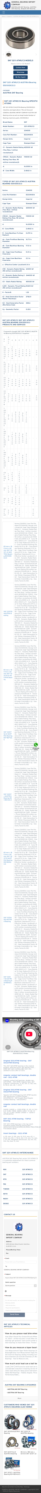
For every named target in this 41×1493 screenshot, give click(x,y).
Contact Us (12, 1487)
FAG (4, 1184)
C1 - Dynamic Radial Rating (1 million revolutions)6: (13, 276)
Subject (7, 1274)
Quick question (10, 1282)
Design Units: (8, 139)
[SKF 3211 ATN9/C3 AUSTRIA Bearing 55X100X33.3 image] (20, 38)
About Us (5, 1487)
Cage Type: (7, 143)
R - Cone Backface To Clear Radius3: (12, 234)
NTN (4, 1179)
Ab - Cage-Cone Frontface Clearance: (12, 253)
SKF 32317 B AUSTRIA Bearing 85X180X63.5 (8, 981)
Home (3, 16)
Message (7, 1296)
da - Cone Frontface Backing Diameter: (13, 240)
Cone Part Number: (10, 135)
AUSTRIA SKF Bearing (19, 16)
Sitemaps (27, 1487)
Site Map (20, 1487)
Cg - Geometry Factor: (10, 309)
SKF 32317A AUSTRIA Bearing (8, 613)
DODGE (6, 1204)
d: (3, 167)
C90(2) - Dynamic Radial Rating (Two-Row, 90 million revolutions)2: (12, 159)
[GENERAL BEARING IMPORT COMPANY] (6, 4)
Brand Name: (8, 122)
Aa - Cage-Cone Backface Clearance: (12, 259)
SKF (4, 1174)
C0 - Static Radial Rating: (12, 282)
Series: (5, 131)
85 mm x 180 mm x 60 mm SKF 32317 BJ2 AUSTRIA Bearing (8, 675)
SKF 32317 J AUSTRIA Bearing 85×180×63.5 (8, 797)
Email (6, 1258)
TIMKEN (6, 1189)
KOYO (5, 1194)
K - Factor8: (6, 292)
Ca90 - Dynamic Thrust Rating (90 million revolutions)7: (13, 287)
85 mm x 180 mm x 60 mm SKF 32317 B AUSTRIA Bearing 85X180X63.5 (8, 858)
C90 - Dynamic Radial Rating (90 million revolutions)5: (13, 270)
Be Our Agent (21, 77)
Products (9, 16)
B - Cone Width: (9, 171)
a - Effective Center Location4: (14, 265)
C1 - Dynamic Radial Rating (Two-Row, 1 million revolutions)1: (13, 150)
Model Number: (8, 126)
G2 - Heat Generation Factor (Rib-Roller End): (13, 304)
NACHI (5, 1199)
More (19, 1398)
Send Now (14, 1314)
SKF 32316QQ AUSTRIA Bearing (8, 920)
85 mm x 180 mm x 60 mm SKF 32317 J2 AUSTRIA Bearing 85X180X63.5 (8, 552)
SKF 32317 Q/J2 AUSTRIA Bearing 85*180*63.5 (8, 736)
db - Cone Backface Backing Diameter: (13, 247)
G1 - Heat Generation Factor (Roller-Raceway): (13, 298)
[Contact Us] (36, 746)
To (6, 1266)
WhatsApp (20, 72)
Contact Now (20, 68)
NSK (4, 1170)
